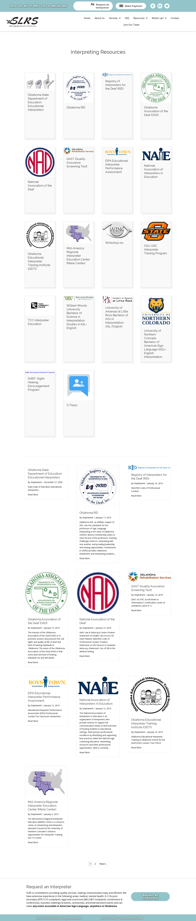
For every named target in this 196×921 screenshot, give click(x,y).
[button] (93, 5)
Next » (103, 863)
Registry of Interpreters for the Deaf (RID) (115, 84)
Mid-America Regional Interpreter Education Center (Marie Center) (78, 256)
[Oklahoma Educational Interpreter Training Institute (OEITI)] (40, 235)
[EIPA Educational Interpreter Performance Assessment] (117, 151)
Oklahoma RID (76, 107)
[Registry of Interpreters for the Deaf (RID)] (117, 74)
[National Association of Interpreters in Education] (156, 153)
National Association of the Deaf (40, 185)
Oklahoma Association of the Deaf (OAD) (156, 111)
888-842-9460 (59, 5)
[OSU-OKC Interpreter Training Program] (156, 231)
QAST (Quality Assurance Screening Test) (77, 162)
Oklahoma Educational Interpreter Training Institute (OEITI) (39, 261)
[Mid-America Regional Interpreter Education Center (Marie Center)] (79, 232)
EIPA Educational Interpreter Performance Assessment (44, 696)
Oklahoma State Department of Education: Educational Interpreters (38, 102)
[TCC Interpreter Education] (40, 305)
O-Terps (72, 405)
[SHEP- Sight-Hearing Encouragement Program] (40, 372)
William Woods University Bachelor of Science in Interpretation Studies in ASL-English (77, 317)
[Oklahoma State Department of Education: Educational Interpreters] (40, 81)
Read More (33, 494)
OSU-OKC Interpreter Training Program (155, 249)
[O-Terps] (79, 385)
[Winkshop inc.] (117, 229)
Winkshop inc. (114, 243)
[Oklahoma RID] (79, 87)
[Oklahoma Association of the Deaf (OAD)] (156, 87)
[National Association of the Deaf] (40, 162)
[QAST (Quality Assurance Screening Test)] (79, 150)
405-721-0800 (31, 5)
